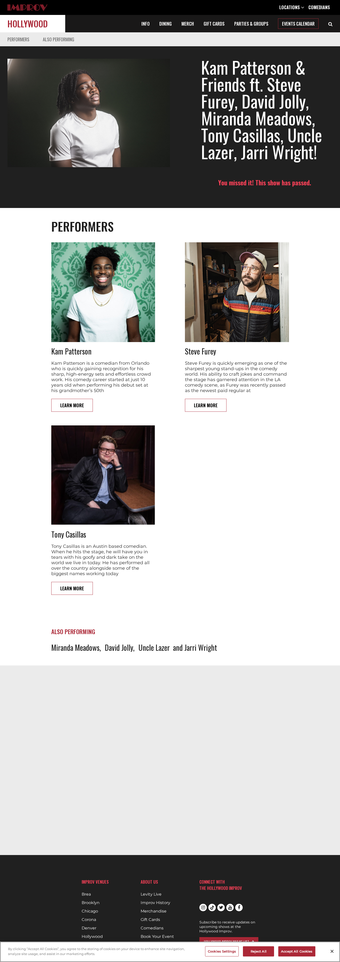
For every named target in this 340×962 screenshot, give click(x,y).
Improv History (155, 903)
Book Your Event (157, 937)
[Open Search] (330, 23)
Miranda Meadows (75, 647)
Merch (187, 23)
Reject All (259, 951)
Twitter (221, 907)
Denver (89, 928)
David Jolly (119, 647)
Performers (18, 39)
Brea (86, 894)
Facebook (239, 907)
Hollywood (27, 23)
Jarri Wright (200, 647)
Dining (165, 23)
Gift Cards (214, 23)
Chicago (90, 911)
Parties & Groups (251, 23)
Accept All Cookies (296, 951)
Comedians (319, 7)
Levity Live (151, 894)
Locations (290, 7)
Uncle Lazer (154, 647)
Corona (89, 920)
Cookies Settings (222, 951)
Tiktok (212, 907)
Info (145, 23)
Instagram (203, 907)
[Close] (332, 951)
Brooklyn (91, 903)
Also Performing (58, 39)
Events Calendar (298, 23)
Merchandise (154, 911)
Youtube (230, 907)
